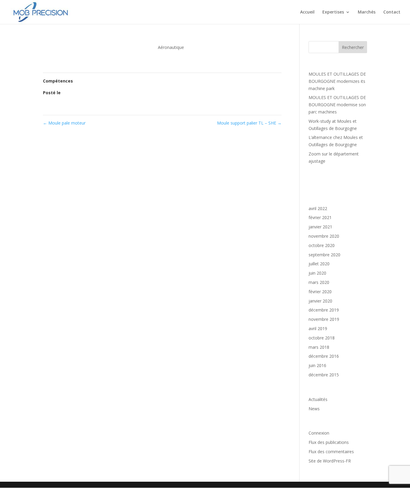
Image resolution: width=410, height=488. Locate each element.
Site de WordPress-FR (330, 461)
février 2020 (320, 291)
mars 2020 (319, 282)
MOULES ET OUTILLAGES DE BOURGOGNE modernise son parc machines (337, 105)
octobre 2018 (322, 338)
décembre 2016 (324, 356)
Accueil (307, 12)
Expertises (333, 12)
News (314, 408)
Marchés (366, 12)
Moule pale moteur (64, 123)
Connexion (319, 433)
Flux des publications (329, 442)
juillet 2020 (319, 264)
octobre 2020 (322, 245)
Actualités (318, 399)
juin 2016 (317, 365)
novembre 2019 (324, 319)
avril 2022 (318, 208)
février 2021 (320, 217)
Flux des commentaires (331, 451)
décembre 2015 (324, 375)
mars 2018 (319, 347)
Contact (391, 12)
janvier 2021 (320, 227)
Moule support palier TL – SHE (249, 123)
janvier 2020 (320, 301)
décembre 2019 (324, 310)
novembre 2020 (324, 236)
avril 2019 (318, 328)
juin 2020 (317, 273)
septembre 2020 (324, 255)
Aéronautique (171, 47)
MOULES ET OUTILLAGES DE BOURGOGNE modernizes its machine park (337, 81)
